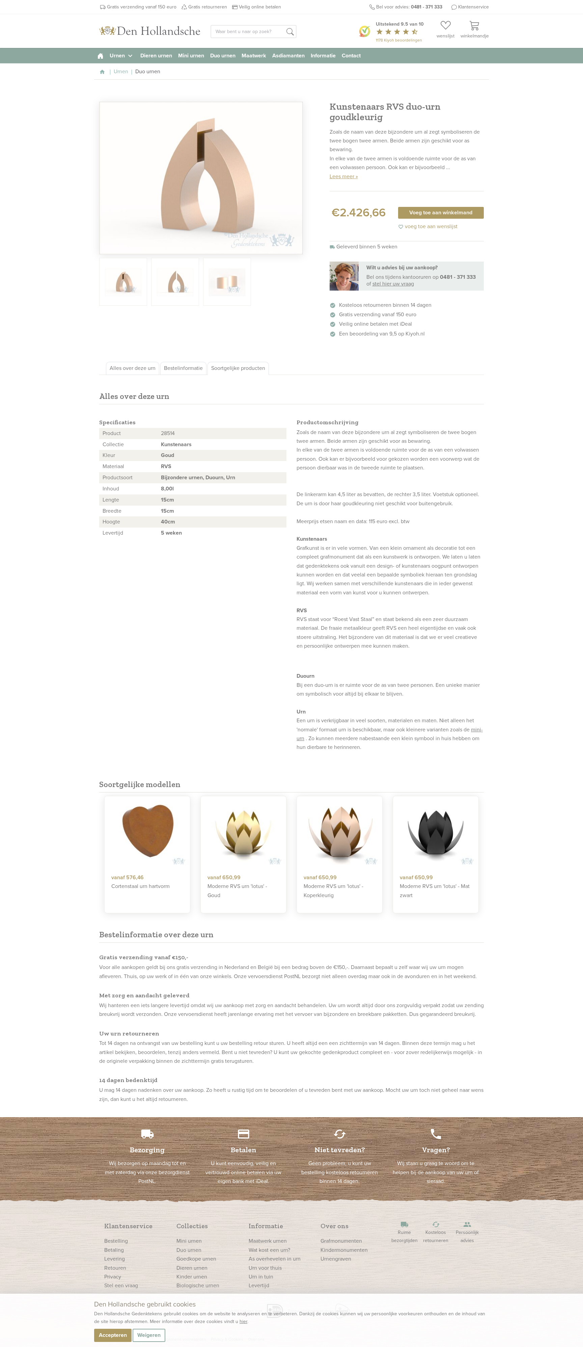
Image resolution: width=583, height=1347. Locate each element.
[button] (290, 32)
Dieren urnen (156, 55)
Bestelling (116, 1241)
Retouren (115, 1268)
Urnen (122, 55)
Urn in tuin (261, 1277)
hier (243, 1321)
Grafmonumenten (341, 1241)
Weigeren (149, 1335)
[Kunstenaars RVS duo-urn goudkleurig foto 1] (201, 178)
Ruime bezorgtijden (404, 1232)
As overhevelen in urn (275, 1259)
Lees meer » (344, 176)
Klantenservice (473, 6)
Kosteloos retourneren (435, 1232)
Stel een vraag (121, 1285)
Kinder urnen (191, 1277)
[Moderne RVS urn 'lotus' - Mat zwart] (435, 832)
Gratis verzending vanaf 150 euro (141, 6)
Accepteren (113, 1335)
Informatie (323, 55)
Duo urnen (222, 55)
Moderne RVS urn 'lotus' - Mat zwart (435, 890)
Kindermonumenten (344, 1250)
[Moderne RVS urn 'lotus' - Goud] (243, 832)
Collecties (192, 1226)
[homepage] (100, 55)
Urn (230, 477)
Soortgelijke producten (238, 368)
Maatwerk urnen (268, 1241)
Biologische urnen (197, 1285)
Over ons (335, 1226)
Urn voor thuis (265, 1268)
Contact (351, 55)
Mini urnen (191, 55)
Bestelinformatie (183, 368)
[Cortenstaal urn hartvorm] (147, 832)
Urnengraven (336, 1259)
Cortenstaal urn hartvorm (140, 886)
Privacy (112, 1277)
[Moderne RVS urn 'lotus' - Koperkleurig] (339, 832)
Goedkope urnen (196, 1259)
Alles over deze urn (133, 368)
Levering (114, 1259)
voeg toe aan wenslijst (427, 226)
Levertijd (259, 1285)
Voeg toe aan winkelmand (440, 212)
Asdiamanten (288, 55)
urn (308, 503)
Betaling (114, 1250)
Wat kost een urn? (269, 1250)
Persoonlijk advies (467, 1232)
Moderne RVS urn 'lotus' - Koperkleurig (333, 890)
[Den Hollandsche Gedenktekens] (149, 31)
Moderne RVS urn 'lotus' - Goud (237, 890)
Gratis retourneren (207, 6)
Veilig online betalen (260, 6)
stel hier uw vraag (393, 284)
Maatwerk (254, 55)
